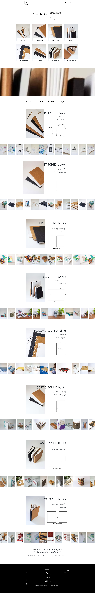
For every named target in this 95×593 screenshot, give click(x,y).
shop (68, 570)
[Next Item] (93, 149)
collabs (67, 574)
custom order (66, 572)
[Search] (71, 3)
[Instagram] (27, 584)
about (68, 576)
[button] (41, 3)
